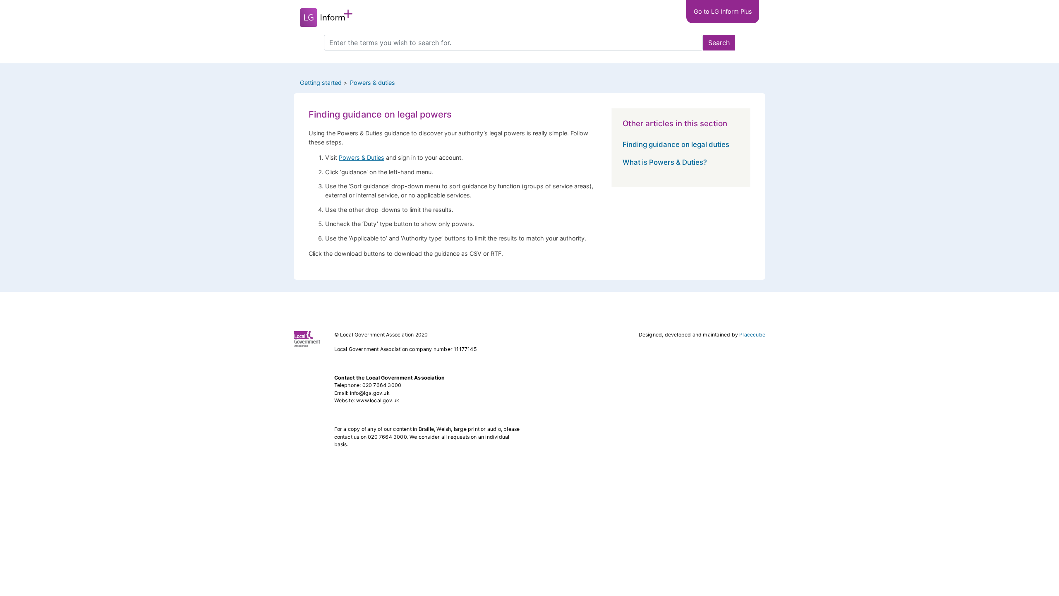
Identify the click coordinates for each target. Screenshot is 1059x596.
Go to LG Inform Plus (723, 11)
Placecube (752, 335)
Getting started (321, 82)
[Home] (326, 17)
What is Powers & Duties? (665, 162)
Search (719, 42)
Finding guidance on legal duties (676, 144)
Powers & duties (372, 82)
